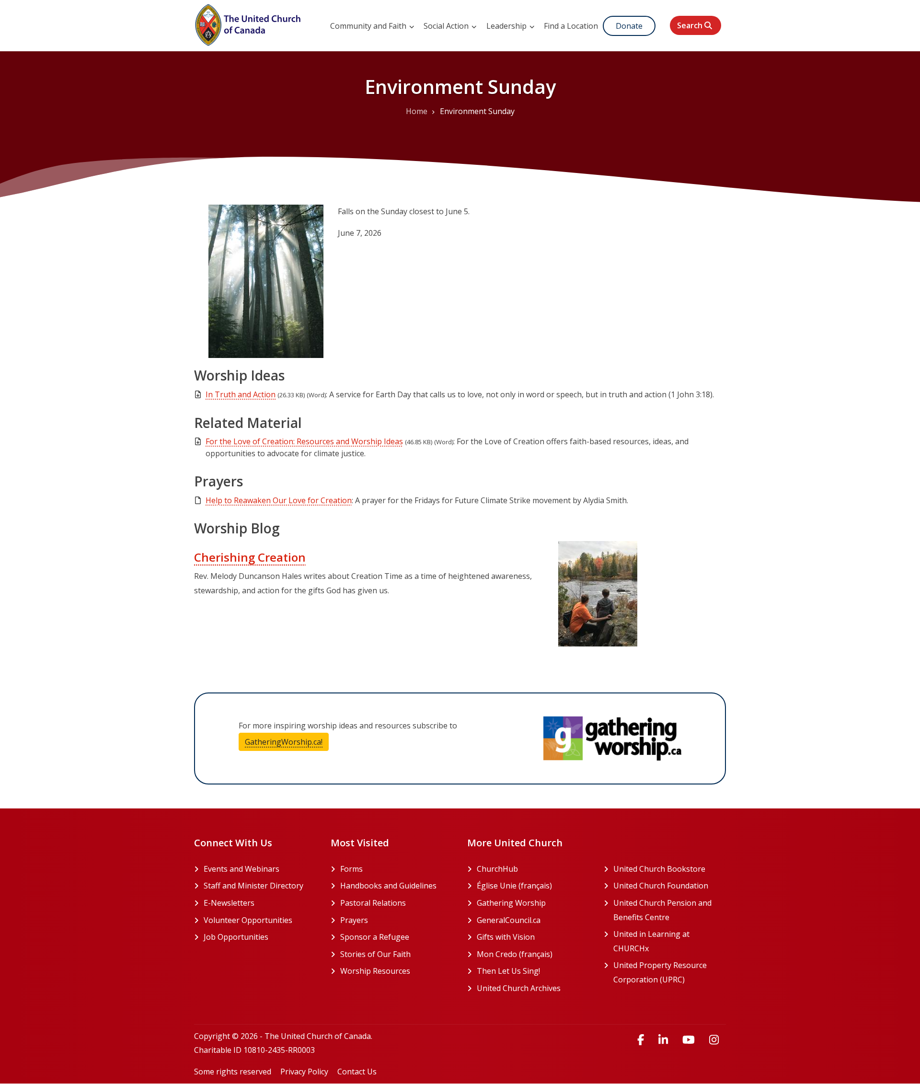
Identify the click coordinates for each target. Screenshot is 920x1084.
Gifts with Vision (533, 937)
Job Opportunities (236, 937)
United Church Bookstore (669, 869)
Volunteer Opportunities (248, 920)
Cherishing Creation (250, 557)
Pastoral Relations (373, 903)
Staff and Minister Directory (253, 885)
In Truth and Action (241, 394)
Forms (351, 869)
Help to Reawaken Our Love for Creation (279, 500)
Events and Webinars (241, 869)
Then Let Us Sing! (533, 971)
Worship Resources (375, 971)
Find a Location (571, 26)
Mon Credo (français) (533, 954)
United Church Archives (533, 988)
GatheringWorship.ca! (287, 742)
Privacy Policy (304, 1071)
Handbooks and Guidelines (388, 885)
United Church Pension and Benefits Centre (669, 910)
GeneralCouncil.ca (533, 920)
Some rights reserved (232, 1071)
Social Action (447, 26)
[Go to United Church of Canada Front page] (249, 23)
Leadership (507, 26)
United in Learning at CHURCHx (667, 941)
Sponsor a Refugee (374, 937)
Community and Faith (369, 26)
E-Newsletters (229, 903)
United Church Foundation (669, 885)
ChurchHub (533, 869)
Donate (629, 26)
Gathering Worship (533, 903)
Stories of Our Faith (375, 954)
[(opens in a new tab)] (612, 738)
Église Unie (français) (533, 885)
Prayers (354, 920)
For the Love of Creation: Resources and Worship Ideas (304, 441)
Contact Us (357, 1071)
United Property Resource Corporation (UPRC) (669, 972)
